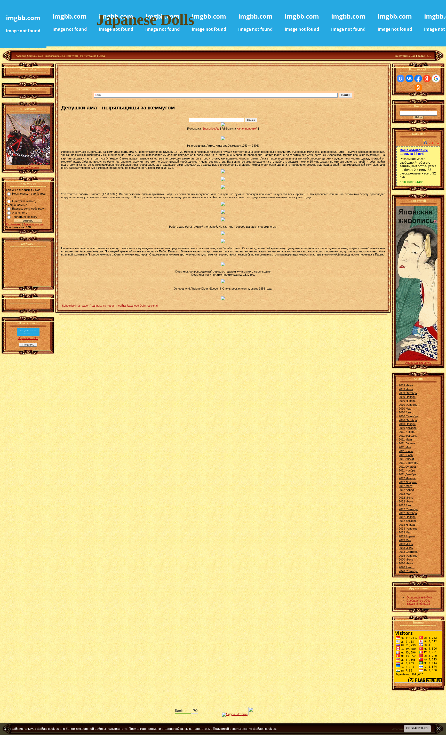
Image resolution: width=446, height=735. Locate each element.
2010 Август (407, 412)
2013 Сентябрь (408, 551)
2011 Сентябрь (408, 462)
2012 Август (407, 505)
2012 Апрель (407, 489)
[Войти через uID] (400, 78)
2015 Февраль (408, 555)
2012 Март (405, 486)
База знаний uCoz (418, 603)
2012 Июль (406, 501)
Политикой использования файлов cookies (244, 728)
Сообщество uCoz (419, 600)
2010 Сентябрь (408, 416)
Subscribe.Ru (211, 128)
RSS (428, 55)
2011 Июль (406, 455)
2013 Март (405, 532)
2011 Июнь (406, 451)
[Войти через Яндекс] (427, 78)
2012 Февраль (408, 482)
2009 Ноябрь (407, 396)
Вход (102, 55)
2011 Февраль (408, 435)
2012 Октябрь (408, 513)
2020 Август (407, 567)
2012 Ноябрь (407, 516)
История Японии (28, 167)
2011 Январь (407, 431)
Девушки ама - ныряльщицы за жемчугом (52, 55)
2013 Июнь (406, 544)
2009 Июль (406, 389)
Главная (20, 55)
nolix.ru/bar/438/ (411, 182)
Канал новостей (247, 128)
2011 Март (405, 439)
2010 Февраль (408, 404)
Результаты (13, 224)
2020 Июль (406, 563)
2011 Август (406, 458)
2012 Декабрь (408, 520)
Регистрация (88, 55)
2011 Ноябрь (407, 470)
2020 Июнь (406, 559)
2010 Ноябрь (407, 424)
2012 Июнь (406, 497)
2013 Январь (407, 524)
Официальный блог (419, 597)
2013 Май (405, 540)
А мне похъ (19, 212)
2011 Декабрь (407, 474)
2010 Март (405, 408)
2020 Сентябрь (408, 571)
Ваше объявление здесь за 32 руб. (414, 152)
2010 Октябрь (408, 420)
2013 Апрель (407, 536)
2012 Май (405, 493)
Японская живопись (418, 362)
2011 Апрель (407, 443)
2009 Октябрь (408, 393)
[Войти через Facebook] (418, 78)
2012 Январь (407, 478)
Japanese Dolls (28, 338)
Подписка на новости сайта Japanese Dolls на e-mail (124, 305)
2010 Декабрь (408, 427)
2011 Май (405, 447)
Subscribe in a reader (75, 305)
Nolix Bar (434, 143)
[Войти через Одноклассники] (418, 87)
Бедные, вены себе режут (29, 208)
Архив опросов (33, 224)
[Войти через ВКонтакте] (409, 78)
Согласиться (417, 728)
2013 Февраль (408, 528)
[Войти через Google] (436, 78)
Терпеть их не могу (24, 216)
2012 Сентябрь (408, 509)
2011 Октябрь (408, 466)
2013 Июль (406, 547)
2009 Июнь (406, 385)
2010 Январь (407, 400)
